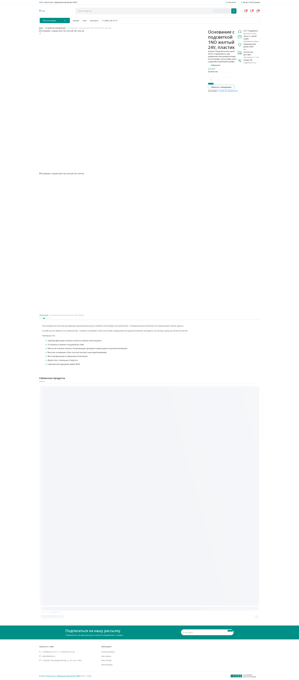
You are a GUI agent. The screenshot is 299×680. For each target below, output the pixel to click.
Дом (41, 28)
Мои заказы (106, 656)
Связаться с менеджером (221, 87)
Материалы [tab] (79, 315)
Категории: (212, 91)
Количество (213, 71)
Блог (85, 20)
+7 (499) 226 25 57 (109, 20)
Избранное (215, 65)
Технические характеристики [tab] (61, 315)
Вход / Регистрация (251, 2)
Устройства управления (55, 28)
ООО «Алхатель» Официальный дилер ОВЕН (61, 676)
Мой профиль (107, 664)
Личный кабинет (108, 652)
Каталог (76, 20)
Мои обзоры (106, 660)
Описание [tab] (43, 315)
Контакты (232, 2)
